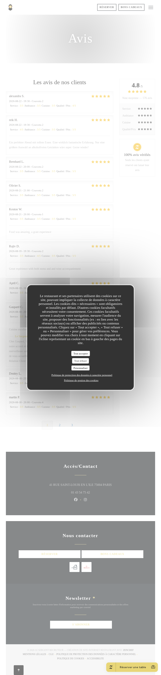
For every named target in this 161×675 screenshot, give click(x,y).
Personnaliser (80, 367)
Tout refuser (80, 360)
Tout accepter (80, 353)
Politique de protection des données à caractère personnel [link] (81, 375)
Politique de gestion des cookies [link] (81, 380)
